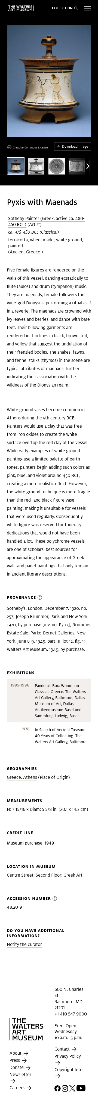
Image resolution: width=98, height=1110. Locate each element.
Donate (17, 1067)
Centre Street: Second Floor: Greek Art (44, 875)
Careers (18, 1088)
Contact (62, 1049)
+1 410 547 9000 (70, 1014)
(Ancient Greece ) (25, 252)
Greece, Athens (22, 777)
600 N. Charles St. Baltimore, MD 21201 (68, 998)
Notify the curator (24, 944)
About (16, 1053)
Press (15, 1060)
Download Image (75, 146)
